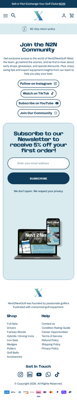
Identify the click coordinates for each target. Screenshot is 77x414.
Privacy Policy (50, 348)
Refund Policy (50, 340)
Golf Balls (13, 352)
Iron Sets (12, 340)
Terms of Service (52, 336)
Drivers (11, 327)
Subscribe (38, 178)
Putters (11, 348)
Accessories (14, 356)
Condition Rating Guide (56, 327)
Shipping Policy (51, 344)
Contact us (48, 323)
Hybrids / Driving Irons (20, 336)
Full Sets (12, 323)
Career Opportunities (55, 332)
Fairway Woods (16, 332)
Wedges (12, 344)
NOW (62, 3)
